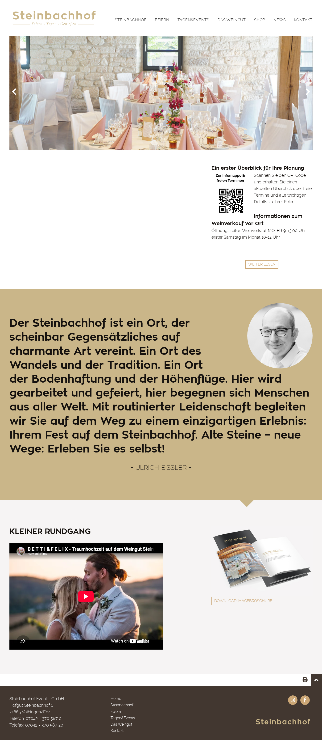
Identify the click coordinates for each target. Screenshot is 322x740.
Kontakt (303, 20)
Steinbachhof (131, 20)
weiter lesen (262, 264)
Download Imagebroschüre (243, 601)
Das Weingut (232, 20)
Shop (259, 20)
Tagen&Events (194, 20)
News (279, 20)
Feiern (162, 20)
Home (116, 698)
